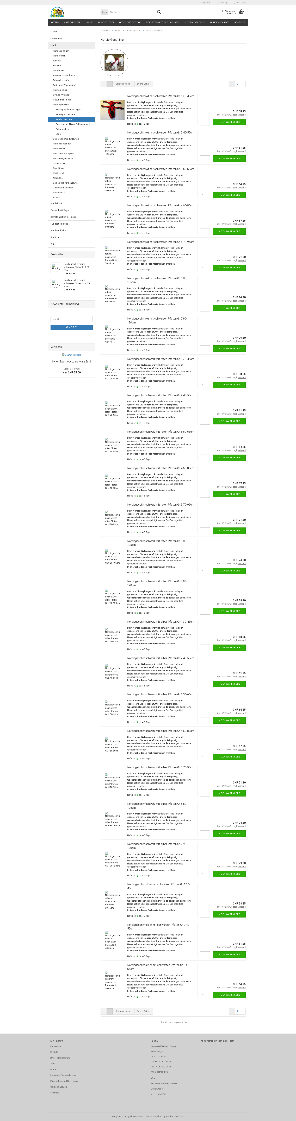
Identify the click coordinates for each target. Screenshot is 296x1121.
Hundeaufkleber (219, 22)
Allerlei (56, 197)
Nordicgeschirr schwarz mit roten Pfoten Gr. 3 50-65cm (160, 431)
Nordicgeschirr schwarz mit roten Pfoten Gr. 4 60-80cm (160, 468)
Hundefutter (106, 22)
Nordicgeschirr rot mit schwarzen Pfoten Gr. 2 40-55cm (160, 132)
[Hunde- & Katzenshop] (72, 12)
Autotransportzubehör (64, 75)
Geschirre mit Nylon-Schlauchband (73, 124)
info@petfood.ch (159, 1072)
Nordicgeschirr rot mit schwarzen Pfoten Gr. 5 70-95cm (160, 242)
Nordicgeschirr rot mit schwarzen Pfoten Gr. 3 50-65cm (160, 169)
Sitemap (54, 1092)
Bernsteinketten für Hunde (162, 22)
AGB (52, 1063)
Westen (57, 60)
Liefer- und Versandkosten (63, 1075)
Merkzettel (240, 2)
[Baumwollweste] (71, 355)
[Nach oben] (286, 1116)
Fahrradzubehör (61, 80)
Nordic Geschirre (64, 119)
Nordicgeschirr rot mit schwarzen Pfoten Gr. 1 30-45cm (160, 96)
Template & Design (121, 1116)
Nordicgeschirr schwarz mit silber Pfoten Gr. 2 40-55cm (160, 658)
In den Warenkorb (229, 122)
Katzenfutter (72, 22)
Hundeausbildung (194, 22)
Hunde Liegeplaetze (63, 158)
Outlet (53, 244)
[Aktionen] (92, 347)
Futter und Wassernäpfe (65, 85)
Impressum (55, 1046)
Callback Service (58, 1087)
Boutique (240, 22)
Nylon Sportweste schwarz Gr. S (71, 361)
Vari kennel (58, 173)
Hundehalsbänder (62, 143)
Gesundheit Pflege (130, 22)
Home (53, 1069)
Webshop (157, 1116)
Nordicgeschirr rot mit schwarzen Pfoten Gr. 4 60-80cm (160, 205)
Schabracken (62, 129)
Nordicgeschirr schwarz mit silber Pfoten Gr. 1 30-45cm (160, 621)
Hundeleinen (59, 148)
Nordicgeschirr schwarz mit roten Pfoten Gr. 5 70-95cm (160, 504)
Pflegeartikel (59, 192)
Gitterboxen (59, 70)
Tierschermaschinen (63, 187)
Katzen (55, 22)
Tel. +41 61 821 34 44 (161, 1061)
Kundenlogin (223, 2)
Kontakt (54, 1052)
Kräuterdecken (60, 90)
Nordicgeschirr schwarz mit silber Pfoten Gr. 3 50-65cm (160, 694)
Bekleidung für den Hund (65, 183)
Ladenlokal (204, 2)
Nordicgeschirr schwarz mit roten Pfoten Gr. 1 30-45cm (160, 359)
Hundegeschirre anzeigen (68, 109)
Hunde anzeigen (61, 51)
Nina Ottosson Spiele (63, 153)
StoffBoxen (59, 168)
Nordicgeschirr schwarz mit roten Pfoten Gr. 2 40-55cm (160, 395)
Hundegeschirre (61, 104)
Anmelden (72, 327)
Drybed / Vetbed (61, 95)
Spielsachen (59, 163)
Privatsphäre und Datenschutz (65, 1081)
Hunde (89, 22)
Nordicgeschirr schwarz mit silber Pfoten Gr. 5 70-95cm (160, 767)
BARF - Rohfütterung (60, 1058)
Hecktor (57, 65)
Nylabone (58, 178)
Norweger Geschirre (65, 114)
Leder (58, 134)
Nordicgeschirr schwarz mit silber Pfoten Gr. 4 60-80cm (160, 731)
